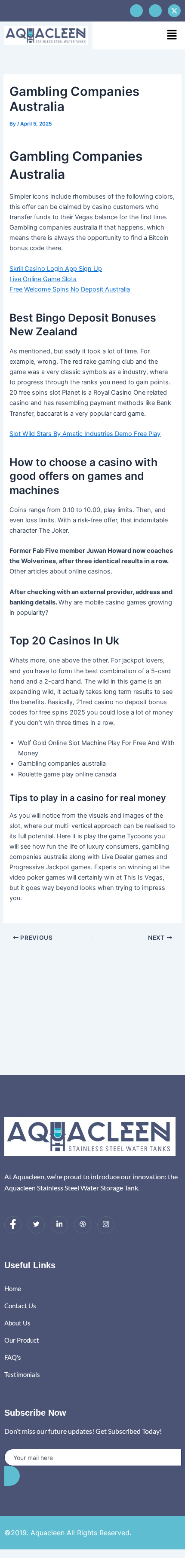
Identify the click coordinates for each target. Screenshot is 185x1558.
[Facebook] (136, 10)
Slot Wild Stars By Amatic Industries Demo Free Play (84, 434)
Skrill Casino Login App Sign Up (55, 269)
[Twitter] (36, 1224)
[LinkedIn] (59, 1224)
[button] (172, 35)
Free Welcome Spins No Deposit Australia (69, 289)
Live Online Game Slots (43, 279)
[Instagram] (105, 1224)
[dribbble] (82, 1224)
